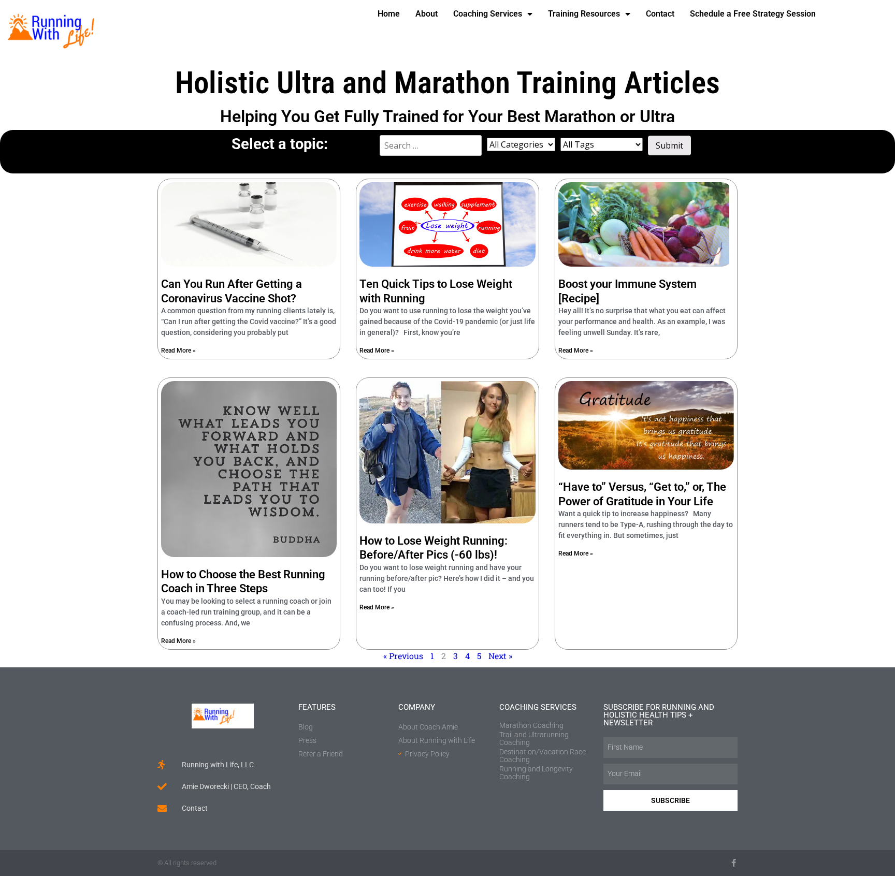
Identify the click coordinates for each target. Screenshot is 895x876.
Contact (660, 14)
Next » (500, 655)
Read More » (178, 350)
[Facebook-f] (734, 863)
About (426, 14)
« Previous (403, 655)
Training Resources (584, 14)
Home (389, 14)
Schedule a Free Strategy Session (753, 14)
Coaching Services (487, 14)
